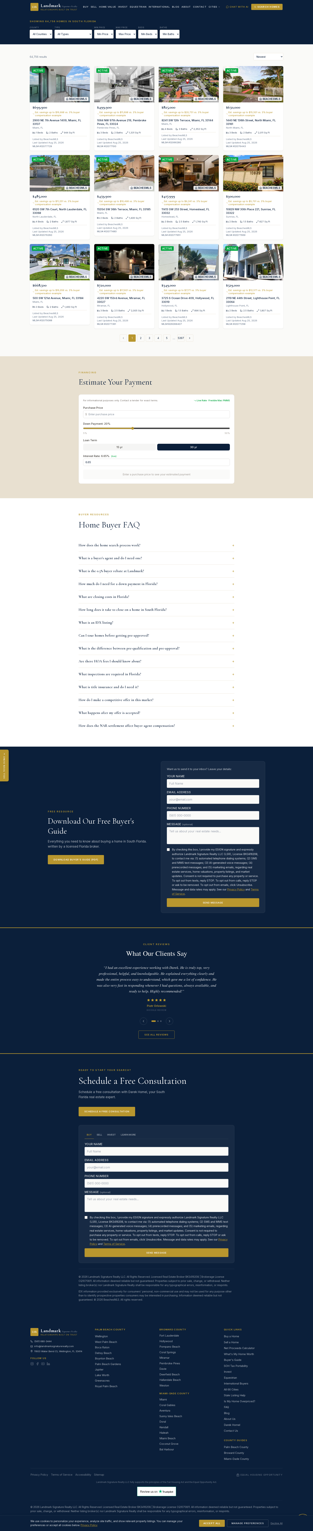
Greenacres (102, 1380)
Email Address (179, 792)
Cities (213, 6)
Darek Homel (232, 1425)
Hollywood (166, 1341)
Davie (162, 1368)
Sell (94, 6)
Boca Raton (102, 1347)
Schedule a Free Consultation (106, 1111)
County (34, 27)
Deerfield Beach (169, 1374)
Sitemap (99, 1474)
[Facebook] (37, 1363)
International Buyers (236, 1383)
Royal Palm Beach (106, 1386)
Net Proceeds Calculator (239, 1348)
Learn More (128, 1134)
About (186, 6)
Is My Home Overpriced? (239, 1401)
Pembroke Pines (169, 1363)
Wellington (101, 1336)
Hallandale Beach (170, 1380)
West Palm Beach (106, 1342)
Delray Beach (103, 1353)
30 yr (193, 447)
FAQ (226, 1407)
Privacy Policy (236, 889)
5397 (181, 338)
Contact (199, 6)
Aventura (164, 1410)
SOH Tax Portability (236, 1366)
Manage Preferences (247, 1523)
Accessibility (83, 1474)
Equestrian (138, 6)
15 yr (119, 447)
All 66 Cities (231, 1389)
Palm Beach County (236, 1447)
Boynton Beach (104, 1358)
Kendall (163, 1427)
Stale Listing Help (234, 1395)
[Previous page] (123, 338)
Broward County (234, 1453)
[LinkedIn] (48, 1363)
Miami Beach (167, 1438)
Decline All (277, 1523)
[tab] (153, 1021)
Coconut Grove (168, 1443)
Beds (141, 27)
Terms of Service (114, 1244)
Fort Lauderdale (169, 1335)
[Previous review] (143, 1021)
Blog (175, 6)
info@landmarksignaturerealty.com (54, 1346)
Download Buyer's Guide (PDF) (76, 859)
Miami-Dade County (236, 1459)
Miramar (164, 1357)
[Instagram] (32, 1363)
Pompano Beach (169, 1346)
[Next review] (169, 1021)
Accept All (211, 1523)
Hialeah (163, 1432)
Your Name (176, 776)
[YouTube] (43, 1363)
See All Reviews (156, 1034)
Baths (163, 27)
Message (180, 824)
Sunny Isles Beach (170, 1416)
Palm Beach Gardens (108, 1364)
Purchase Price (93, 407)
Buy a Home (231, 1336)
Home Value (107, 6)
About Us (229, 1419)
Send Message (213, 902)
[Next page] (189, 338)
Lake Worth (102, 1375)
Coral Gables (167, 1405)
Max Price (122, 27)
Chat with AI (239, 6)
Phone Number (179, 808)
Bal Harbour (166, 1449)
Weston (164, 1385)
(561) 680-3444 (43, 1341)
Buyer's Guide (232, 1360)
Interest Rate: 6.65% (99, 456)
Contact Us (231, 1430)
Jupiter (99, 1369)
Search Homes (268, 6)
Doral (162, 1421)
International (159, 6)
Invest (123, 6)
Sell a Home (231, 1342)
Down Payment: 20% (96, 423)
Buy (86, 6)
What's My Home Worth (239, 1354)
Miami (163, 1399)
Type (57, 27)
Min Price (99, 27)
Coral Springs (167, 1352)
